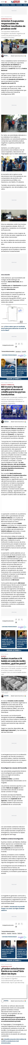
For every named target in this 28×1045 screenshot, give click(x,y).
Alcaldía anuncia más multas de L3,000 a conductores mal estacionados (13, 1041)
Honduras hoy (8, 16)
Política (13, 5)
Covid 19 (24, 351)
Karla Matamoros (6, 695)
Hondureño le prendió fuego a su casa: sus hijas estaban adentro (13, 908)
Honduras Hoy (5, 5)
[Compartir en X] (22, 344)
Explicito (3, 933)
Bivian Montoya (6, 55)
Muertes (14, 933)
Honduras (18, 351)
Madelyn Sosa (6, 1000)
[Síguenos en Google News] (16, 346)
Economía (19, 5)
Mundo (25, 5)
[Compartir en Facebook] (16, 344)
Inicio (2, 16)
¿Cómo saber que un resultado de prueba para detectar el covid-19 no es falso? (13, 328)
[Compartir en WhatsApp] (19, 344)
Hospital (9, 933)
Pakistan (19, 933)
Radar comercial (9, 382)
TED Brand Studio (6, 421)
